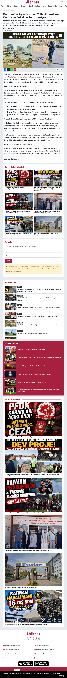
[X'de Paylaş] (8, 69)
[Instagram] (33, 638)
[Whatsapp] (39, 638)
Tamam (61, 675)
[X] (30, 638)
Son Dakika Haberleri (11, 658)
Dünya (44, 6)
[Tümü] (61, 282)
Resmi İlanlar (52, 6)
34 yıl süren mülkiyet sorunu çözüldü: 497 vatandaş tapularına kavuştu (39, 299)
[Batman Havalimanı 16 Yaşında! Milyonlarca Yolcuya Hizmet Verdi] (19, 224)
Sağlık (37, 6)
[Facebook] (27, 638)
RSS (17, 670)
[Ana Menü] (4, 2)
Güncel (9, 6)
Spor (61, 6)
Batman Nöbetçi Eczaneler (13, 645)
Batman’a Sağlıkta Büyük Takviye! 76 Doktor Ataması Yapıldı (39, 308)
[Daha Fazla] (15, 69)
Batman (20, 322)
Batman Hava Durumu (43, 645)
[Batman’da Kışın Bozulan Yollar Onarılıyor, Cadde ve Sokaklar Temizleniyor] (33, 50)
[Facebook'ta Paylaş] (5, 69)
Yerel (3, 6)
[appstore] (26, 663)
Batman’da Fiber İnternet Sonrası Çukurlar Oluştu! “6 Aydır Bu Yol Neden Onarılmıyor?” (39, 290)
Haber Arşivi (39, 658)
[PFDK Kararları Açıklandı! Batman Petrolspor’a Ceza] (19, 178)
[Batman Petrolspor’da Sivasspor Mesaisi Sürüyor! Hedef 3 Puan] (19, 201)
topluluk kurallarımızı (20, 266)
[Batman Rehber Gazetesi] (32, 1)
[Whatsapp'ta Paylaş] (11, 69)
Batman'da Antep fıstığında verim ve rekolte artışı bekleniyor (40, 325)
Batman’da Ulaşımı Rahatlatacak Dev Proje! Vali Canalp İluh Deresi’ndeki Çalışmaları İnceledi (47, 189)
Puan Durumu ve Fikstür (11, 653)
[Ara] (62, 2)
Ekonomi (24, 6)
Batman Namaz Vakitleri (12, 649)
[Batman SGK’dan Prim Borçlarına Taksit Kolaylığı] (48, 224)
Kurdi (31, 6)
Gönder (8, 261)
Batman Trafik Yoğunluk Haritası (45, 649)
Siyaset (16, 6)
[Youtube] (36, 638)
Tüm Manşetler (40, 653)
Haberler (6, 11)
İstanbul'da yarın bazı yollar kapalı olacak (33, 333)
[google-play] (41, 663)
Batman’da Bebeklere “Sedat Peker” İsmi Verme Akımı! (37, 316)
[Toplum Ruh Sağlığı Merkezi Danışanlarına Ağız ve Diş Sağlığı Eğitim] (48, 201)
